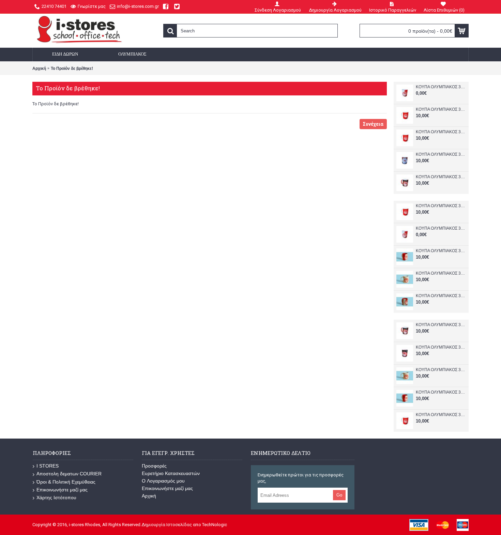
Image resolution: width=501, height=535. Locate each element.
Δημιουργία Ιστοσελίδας (166, 524)
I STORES (47, 466)
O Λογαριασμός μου (163, 481)
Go (339, 495)
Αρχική (39, 68)
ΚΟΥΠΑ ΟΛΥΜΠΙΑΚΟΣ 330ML (440, 87)
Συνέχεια (373, 124)
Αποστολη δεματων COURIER (69, 473)
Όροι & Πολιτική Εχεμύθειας (65, 482)
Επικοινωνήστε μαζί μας (62, 489)
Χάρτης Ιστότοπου (56, 497)
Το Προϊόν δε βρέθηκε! (72, 68)
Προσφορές (154, 466)
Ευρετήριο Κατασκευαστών (171, 473)
